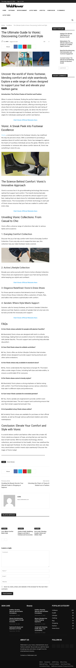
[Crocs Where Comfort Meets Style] (8, 524)
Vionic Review (11, 462)
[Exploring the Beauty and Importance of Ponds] (4, 628)
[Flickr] (62, 646)
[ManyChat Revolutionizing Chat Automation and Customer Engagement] (55, 52)
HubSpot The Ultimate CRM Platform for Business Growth (66, 35)
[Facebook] (62, 1)
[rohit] (2, 41)
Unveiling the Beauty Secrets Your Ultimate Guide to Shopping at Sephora (12, 485)
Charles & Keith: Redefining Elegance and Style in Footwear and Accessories (25, 533)
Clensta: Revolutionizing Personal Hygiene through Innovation (16, 620)
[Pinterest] (25, 47)
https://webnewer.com (23, 499)
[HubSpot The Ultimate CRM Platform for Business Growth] (55, 35)
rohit (7, 41)
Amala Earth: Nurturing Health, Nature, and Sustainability (41, 628)
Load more (63, 68)
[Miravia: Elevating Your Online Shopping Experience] (30, 620)
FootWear (9, 25)
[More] (34, 47)
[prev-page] (2, 539)
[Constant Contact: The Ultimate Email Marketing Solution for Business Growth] (55, 59)
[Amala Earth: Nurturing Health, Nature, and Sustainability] (30, 628)
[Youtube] (73, 1)
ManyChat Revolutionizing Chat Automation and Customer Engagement (67, 52)
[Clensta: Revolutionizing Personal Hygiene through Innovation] (4, 620)
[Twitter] (68, 1)
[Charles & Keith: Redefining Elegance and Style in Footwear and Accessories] (25, 524)
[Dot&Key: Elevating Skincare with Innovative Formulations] (4, 611)
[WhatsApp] (29, 47)
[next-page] (6, 539)
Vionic (3, 135)
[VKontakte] (71, 646)
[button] (72, 20)
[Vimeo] (71, 1)
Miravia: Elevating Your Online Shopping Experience (41, 620)
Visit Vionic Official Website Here (25, 120)
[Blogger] (54, 646)
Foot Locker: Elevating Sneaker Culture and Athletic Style (40, 533)
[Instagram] (65, 1)
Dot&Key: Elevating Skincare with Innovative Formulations (16, 611)
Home (3, 25)
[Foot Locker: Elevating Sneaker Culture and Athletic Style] (41, 524)
